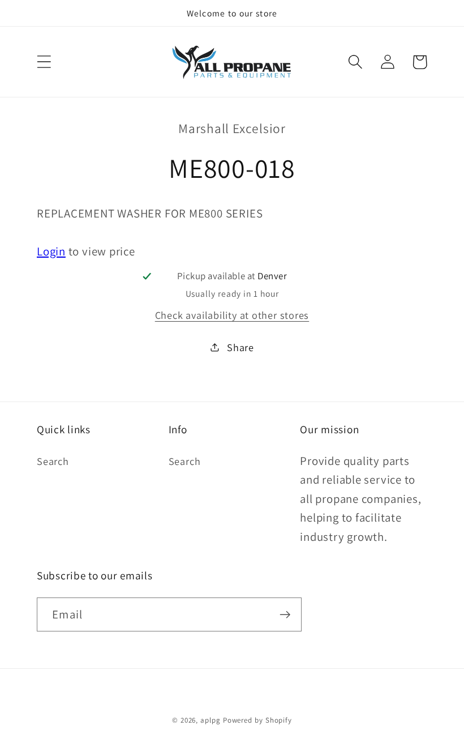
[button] (44, 62)
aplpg (210, 720)
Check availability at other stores (232, 315)
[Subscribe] (285, 614)
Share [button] (240, 347)
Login (51, 251)
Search (53, 461)
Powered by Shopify (257, 720)
